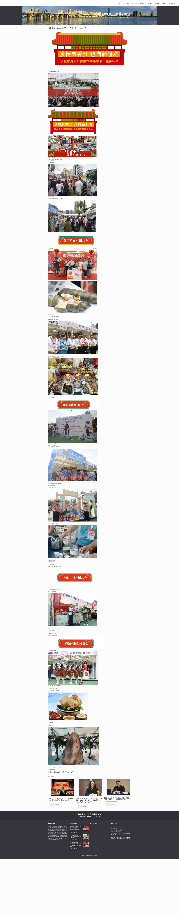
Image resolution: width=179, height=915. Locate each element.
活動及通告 (105, 17)
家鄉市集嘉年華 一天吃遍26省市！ (61, 772)
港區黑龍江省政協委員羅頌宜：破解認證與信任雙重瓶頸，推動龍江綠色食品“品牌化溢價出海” (89, 800)
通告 (111, 17)
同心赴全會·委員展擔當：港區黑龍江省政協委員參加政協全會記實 (61, 799)
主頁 (98, 17)
